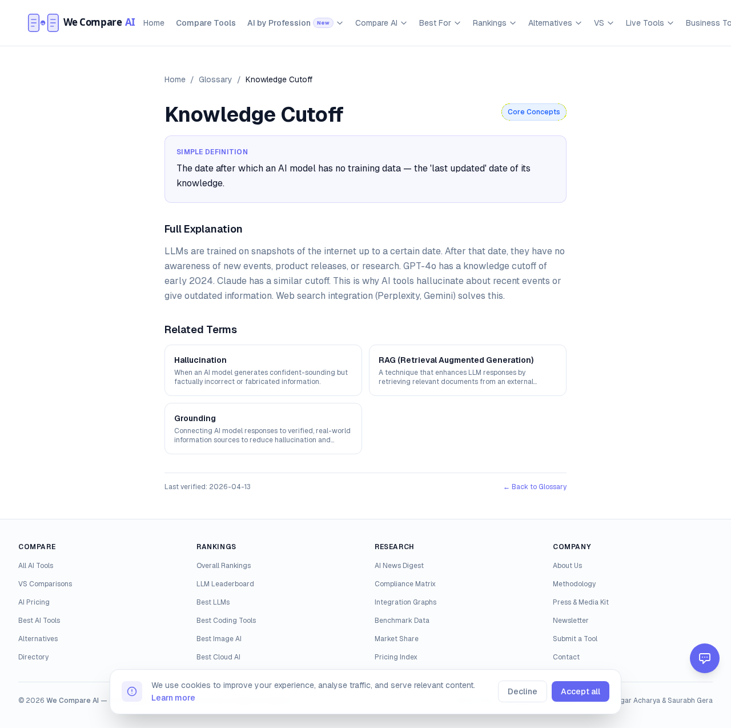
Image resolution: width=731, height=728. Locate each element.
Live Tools (645, 23)
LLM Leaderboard (225, 584)
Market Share (397, 638)
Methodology (574, 584)
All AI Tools (35, 565)
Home (153, 23)
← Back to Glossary (535, 486)
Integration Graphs (405, 602)
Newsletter (571, 620)
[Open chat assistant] (705, 658)
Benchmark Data (402, 620)
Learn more (173, 698)
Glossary (215, 79)
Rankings (490, 23)
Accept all (580, 691)
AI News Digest (399, 565)
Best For (435, 23)
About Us (567, 565)
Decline (522, 691)
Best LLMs (213, 602)
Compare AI (376, 23)
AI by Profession (288, 23)
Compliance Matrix (405, 584)
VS (599, 23)
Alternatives (550, 23)
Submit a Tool (575, 638)
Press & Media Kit (581, 602)
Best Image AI (219, 638)
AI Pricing (34, 602)
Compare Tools (206, 23)
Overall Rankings (223, 565)
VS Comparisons (45, 584)
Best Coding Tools (226, 620)
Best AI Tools (39, 620)
